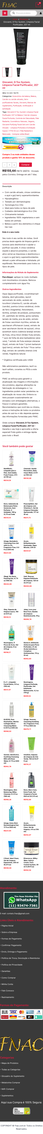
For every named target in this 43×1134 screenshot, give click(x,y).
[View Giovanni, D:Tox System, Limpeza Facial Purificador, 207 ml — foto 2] (18, 72)
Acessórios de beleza (21, 96)
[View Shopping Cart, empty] (38, 4)
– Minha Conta (6, 984)
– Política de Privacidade (11, 964)
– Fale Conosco (7, 990)
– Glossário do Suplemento (12, 1076)
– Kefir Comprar (7, 1089)
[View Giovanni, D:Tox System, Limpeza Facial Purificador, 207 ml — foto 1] (7, 72)
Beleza (33, 96)
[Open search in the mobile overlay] (23, 13)
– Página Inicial (6, 925)
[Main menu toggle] (4, 13)
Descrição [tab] (7, 186)
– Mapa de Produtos (9, 1063)
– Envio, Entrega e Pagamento (13, 951)
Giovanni (22, 102)
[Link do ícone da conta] (41, 13)
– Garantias (5, 971)
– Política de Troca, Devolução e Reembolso (20, 958)
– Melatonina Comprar (10, 1082)
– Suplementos (6, 1095)
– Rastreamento (7, 997)
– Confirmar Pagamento (11, 945)
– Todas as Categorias (10, 1069)
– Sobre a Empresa (8, 932)
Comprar (26, 164)
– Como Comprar (8, 978)
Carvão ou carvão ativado (12, 99)
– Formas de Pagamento (11, 938)
